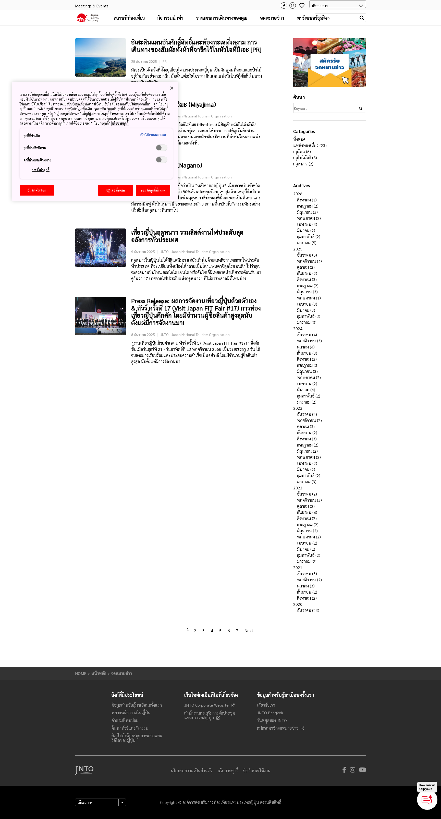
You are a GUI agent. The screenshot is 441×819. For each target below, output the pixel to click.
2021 (297, 567)
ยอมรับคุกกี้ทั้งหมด (153, 190)
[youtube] (362, 770)
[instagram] (352, 770)
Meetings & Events (91, 5)
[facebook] (344, 770)
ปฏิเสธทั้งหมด (115, 190)
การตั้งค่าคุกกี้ (41, 170)
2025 (297, 248)
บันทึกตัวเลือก (36, 190)
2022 (297, 487)
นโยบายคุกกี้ (120, 123)
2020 (297, 604)
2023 (297, 408)
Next (248, 630)
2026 (297, 193)
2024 (297, 328)
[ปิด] (171, 88)
